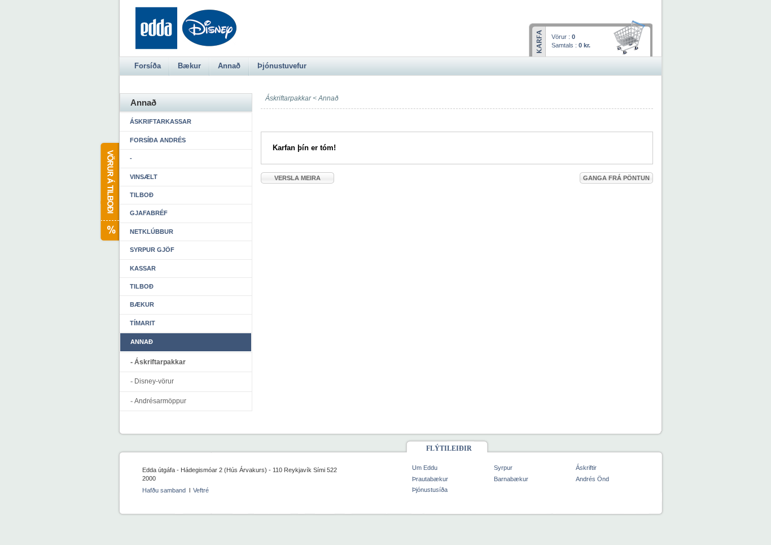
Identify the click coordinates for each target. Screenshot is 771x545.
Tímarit (142, 323)
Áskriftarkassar (160, 121)
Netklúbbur (151, 231)
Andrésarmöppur (160, 401)
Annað (328, 98)
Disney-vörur (154, 381)
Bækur (142, 304)
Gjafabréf (149, 213)
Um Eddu (424, 467)
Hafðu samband (164, 490)
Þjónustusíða (430, 489)
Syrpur (503, 467)
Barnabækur (511, 479)
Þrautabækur (430, 479)
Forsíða (147, 66)
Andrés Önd (592, 479)
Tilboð (142, 194)
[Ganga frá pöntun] (631, 38)
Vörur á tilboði (109, 191)
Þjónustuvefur (281, 66)
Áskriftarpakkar (160, 362)
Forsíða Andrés (158, 140)
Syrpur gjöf (152, 249)
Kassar (143, 268)
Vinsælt (143, 176)
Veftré (201, 490)
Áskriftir (586, 467)
